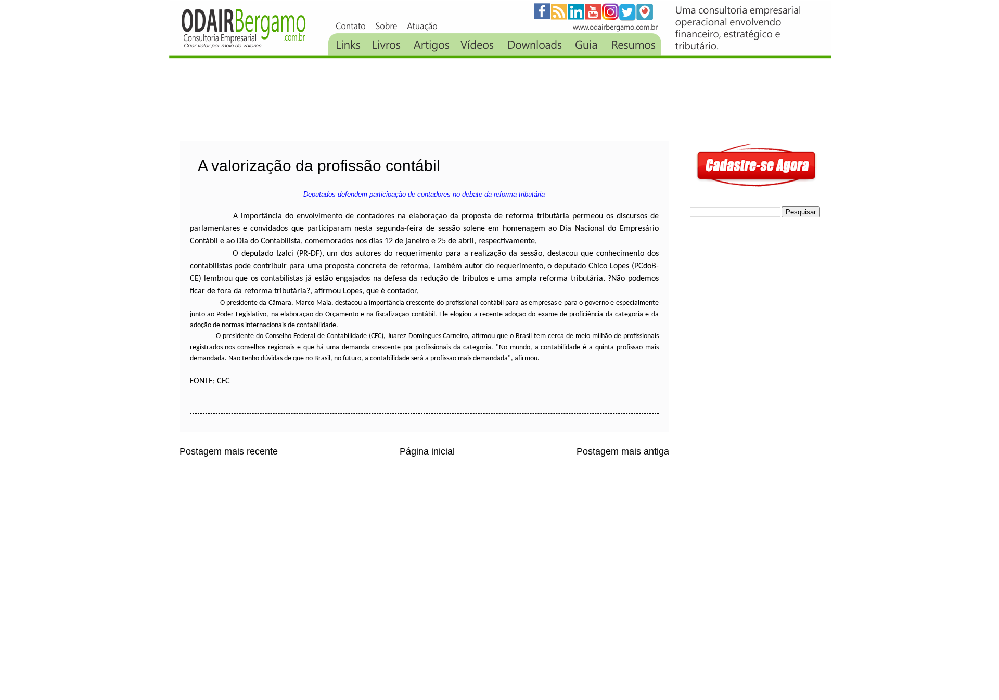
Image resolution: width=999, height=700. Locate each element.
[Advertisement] (369, 99)
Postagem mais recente (229, 451)
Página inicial (427, 451)
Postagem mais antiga (623, 451)
